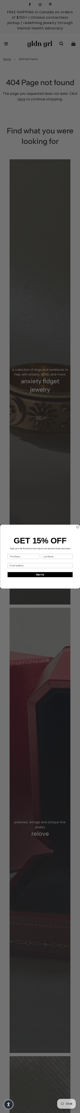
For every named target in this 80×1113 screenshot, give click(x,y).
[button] (8, 1104)
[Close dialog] (77, 527)
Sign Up (40, 574)
